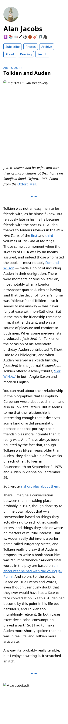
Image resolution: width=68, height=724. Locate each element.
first (34, 235)
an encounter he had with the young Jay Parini (32, 571)
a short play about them (40, 486)
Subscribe (12, 47)
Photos (31, 47)
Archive (46, 47)
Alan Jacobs (22, 28)
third (49, 235)
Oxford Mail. (27, 184)
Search (42, 54)
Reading (26, 54)
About (9, 54)
